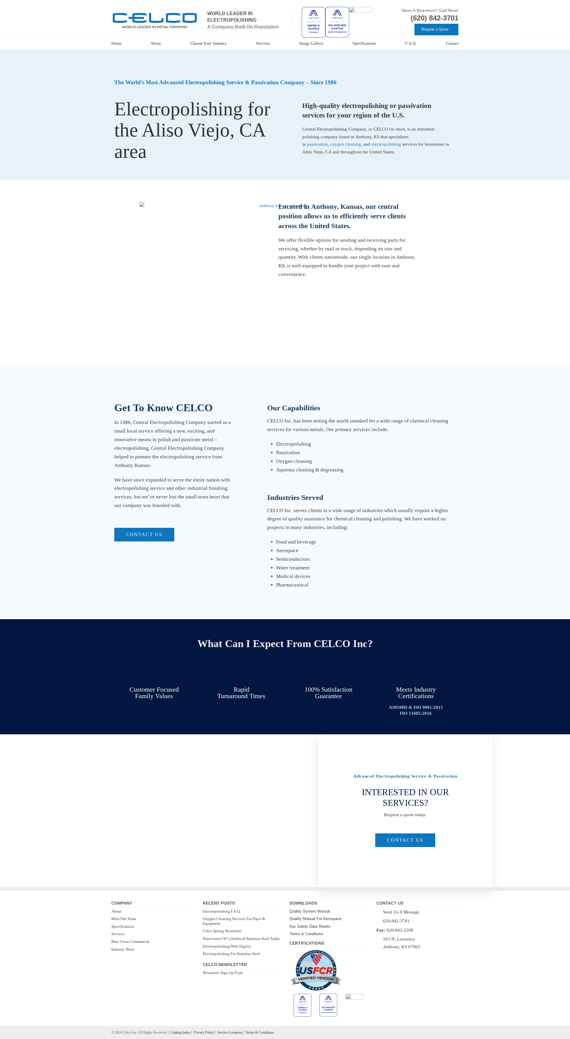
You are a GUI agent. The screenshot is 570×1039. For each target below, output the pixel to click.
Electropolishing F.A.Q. (221, 911)
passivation (317, 144)
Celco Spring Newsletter (222, 931)
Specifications (364, 43)
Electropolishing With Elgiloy (227, 946)
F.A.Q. (411, 43)
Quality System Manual (309, 911)
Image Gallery (311, 43)
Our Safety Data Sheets (310, 926)
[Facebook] (378, 956)
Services (263, 43)
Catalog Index (180, 1032)
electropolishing (386, 144)
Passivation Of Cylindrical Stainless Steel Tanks (241, 938)
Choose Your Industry (208, 43)
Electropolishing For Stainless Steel (231, 953)
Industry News (122, 949)
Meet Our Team (123, 918)
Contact (452, 43)
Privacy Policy (204, 1032)
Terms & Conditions (306, 934)
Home (116, 43)
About (156, 43)
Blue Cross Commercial (130, 941)
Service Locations (229, 1032)
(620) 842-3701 (434, 18)
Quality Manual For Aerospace (315, 918)
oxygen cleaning (345, 144)
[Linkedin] (386, 956)
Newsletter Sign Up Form (223, 972)
